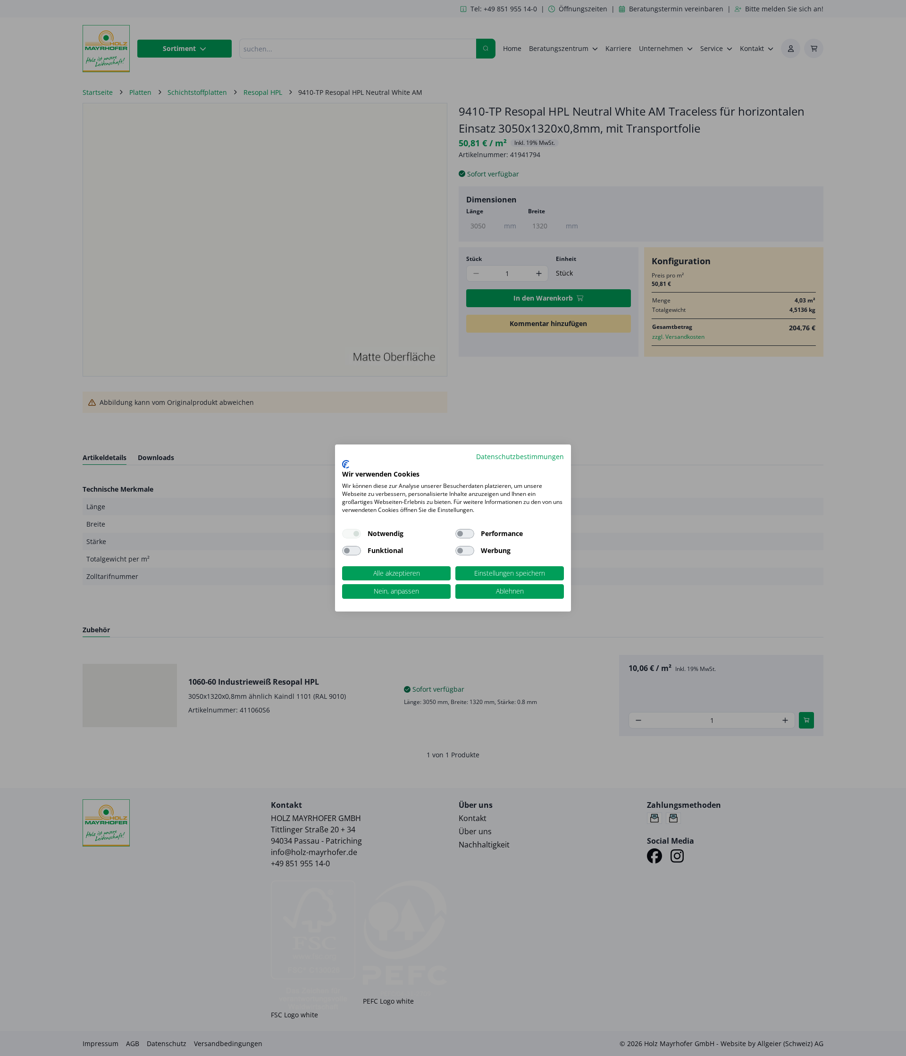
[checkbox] (464, 533)
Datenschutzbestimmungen (520, 456)
